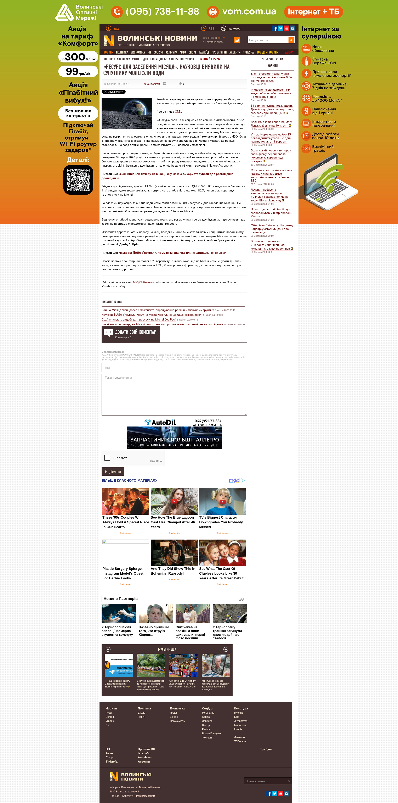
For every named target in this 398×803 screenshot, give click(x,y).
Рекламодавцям (145, 795)
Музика (238, 712)
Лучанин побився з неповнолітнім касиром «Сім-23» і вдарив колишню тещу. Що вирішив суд (269, 194)
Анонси (173, 59)
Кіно (236, 716)
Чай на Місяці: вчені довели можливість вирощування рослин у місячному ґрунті (156, 310)
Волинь (110, 716)
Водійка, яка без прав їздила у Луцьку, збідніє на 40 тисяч (271, 123)
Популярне (187, 59)
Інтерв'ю (109, 59)
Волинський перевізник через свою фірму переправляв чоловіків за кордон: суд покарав (271, 155)
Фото (135, 59)
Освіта (206, 716)
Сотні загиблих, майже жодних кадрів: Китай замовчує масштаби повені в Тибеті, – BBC (271, 175)
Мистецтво (240, 725)
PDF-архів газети (272, 59)
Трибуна (248, 52)
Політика (122, 52)
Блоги (154, 59)
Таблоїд (204, 52)
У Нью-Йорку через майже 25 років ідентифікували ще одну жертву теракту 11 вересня (271, 137)
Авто (183, 52)
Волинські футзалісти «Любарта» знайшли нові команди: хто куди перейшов (270, 244)
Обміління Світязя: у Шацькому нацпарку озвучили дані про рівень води (272, 228)
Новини (272, 65)
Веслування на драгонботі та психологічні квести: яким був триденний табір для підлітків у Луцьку (150, 685)
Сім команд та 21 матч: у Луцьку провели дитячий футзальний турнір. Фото (182, 683)
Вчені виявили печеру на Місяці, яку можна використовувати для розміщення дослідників (162, 324)
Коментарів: (152, 83)
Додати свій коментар (135, 332)
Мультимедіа (167, 649)
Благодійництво (211, 733)
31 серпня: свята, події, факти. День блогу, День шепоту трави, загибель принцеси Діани (272, 109)
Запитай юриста (210, 59)
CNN (178, 111)
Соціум (158, 52)
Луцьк (109, 712)
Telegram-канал (143, 282)
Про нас (114, 795)
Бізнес (174, 716)
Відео (144, 59)
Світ (108, 725)
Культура (171, 52)
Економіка (138, 52)
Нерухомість (177, 721)
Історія (238, 729)
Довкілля (207, 721)
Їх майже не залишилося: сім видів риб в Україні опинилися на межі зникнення (271, 93)
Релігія (206, 729)
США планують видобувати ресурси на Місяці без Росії (139, 319)
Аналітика (123, 59)
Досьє (163, 59)
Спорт (192, 52)
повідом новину (267, 52)
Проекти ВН (219, 52)
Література (241, 721)
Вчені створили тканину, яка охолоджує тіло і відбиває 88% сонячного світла (271, 77)
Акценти (234, 52)
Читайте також (112, 302)
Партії (141, 716)
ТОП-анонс (240, 741)
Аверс (289, 52)
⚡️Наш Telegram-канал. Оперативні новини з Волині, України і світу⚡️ (118, 683)
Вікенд (206, 725)
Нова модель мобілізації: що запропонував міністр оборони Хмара (271, 212)
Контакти (127, 795)
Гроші (173, 712)
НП (149, 52)
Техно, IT (207, 737)
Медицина (208, 712)
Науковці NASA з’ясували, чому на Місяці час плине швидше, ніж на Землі (173, 252)
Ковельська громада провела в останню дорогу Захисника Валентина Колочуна (215, 685)
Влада (141, 712)
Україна (110, 721)
